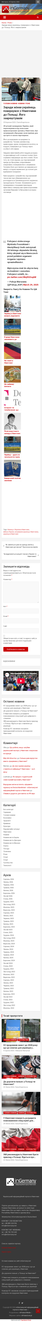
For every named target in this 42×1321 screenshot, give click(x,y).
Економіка (7, 818)
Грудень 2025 (8, 902)
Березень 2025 (9, 927)
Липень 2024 (8, 949)
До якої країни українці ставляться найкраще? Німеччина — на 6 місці (19, 769)
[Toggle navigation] (5, 17)
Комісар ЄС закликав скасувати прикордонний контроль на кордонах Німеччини (17, 731)
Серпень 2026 (8, 879)
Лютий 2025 (7, 930)
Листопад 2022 (9, 1005)
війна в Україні (8, 532)
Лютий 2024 (7, 963)
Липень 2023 (8, 983)
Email (6, 616)
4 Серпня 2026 (8, 1051)
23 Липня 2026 (8, 1160)
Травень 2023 (8, 988)
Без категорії (8, 809)
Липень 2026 (8, 882)
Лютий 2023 (7, 997)
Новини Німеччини (9, 1248)
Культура (6, 826)
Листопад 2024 (9, 938)
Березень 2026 (9, 893)
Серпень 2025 (8, 913)
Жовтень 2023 (8, 974)
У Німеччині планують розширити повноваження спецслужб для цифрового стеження (19, 716)
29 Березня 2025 (9, 122)
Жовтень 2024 (8, 941)
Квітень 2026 (8, 890)
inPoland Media (25, 1313)
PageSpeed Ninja (26, 1320)
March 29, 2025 (30, 284)
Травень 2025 (8, 921)
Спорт (5, 857)
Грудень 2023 (8, 969)
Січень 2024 (7, 966)
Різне (27, 103)
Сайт (5, 626)
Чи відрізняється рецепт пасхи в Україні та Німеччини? (20, 555)
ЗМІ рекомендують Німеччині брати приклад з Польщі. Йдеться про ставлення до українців (20, 723)
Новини (21, 103)
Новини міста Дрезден (12, 840)
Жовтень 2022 (8, 1008)
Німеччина (34, 532)
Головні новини (10, 103)
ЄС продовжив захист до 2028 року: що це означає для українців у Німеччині (20, 1048)
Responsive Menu (38, 2)
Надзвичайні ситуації (11, 829)
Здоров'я (7, 821)
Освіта (5, 846)
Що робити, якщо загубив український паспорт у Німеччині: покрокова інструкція (20, 750)
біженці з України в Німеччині (18, 529)
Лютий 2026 (7, 896)
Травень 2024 (8, 955)
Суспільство (8, 863)
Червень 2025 (8, 918)
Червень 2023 (8, 986)
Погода (6, 849)
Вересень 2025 (9, 910)
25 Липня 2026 (8, 1087)
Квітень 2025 (8, 924)
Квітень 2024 (8, 958)
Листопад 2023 (9, 972)
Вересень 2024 (9, 944)
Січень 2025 (7, 932)
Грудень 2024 (8, 935)
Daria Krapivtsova (23, 122)
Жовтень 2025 (8, 907)
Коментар (7, 579)
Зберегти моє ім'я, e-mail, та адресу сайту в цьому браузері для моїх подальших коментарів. (20, 640)
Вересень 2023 (9, 977)
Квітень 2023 (8, 991)
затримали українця (22, 532)
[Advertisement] (21, 56)
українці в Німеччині (10, 534)
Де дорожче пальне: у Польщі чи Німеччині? (20, 711)
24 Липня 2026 (8, 1123)
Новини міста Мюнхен (11, 843)
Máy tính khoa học (10, 758)
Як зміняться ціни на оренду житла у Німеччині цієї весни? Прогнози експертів (22, 546)
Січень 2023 (7, 1000)
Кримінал (6, 823)
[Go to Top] (38, 1311)
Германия (7, 812)
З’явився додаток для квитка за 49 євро (19, 794)
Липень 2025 (8, 916)
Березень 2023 (9, 994)
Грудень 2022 (8, 1002)
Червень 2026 (8, 885)
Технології (7, 865)
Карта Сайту (6, 1252)
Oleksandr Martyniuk (22, 1051)
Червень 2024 (8, 952)
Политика (7, 851)
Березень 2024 (9, 960)
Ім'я (5, 606)
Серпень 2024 (8, 946)
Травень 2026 (8, 888)
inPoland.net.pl (26, 1316)
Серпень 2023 (8, 980)
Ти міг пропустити (13, 1015)
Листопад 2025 (9, 904)
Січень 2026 (7, 899)
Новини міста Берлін (11, 837)
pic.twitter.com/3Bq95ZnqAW (21, 277)
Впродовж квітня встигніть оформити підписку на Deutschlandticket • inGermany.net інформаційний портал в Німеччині (20, 787)
